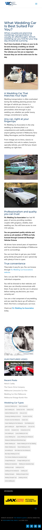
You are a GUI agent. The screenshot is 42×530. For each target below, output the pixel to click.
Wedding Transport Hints (22, 474)
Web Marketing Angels (10, 520)
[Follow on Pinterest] (31, 526)
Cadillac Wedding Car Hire (11, 413)
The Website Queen (20, 518)
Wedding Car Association (11, 464)
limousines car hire (25, 430)
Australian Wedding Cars (11, 406)
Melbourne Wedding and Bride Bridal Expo (15, 440)
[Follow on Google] (39, 526)
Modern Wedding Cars (10, 447)
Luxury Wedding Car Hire (22, 433)
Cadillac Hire (30, 409)
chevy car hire (23, 413)
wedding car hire (20, 467)
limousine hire (15, 430)
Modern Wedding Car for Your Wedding (26, 443)
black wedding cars (9, 409)
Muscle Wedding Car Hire (24, 447)
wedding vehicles (23, 477)
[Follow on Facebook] (27, 526)
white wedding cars (10, 481)
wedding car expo (9, 467)
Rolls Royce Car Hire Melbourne (22, 450)
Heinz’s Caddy (9, 383)
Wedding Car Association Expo (26, 464)
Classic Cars (25, 419)
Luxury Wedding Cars (10, 436)
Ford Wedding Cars (29, 423)
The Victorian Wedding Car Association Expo (16, 457)
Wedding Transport (9, 474)
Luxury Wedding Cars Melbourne (25, 436)
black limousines (23, 406)
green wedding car (9, 426)
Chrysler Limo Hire (27, 416)
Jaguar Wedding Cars (21, 426)
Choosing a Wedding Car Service (13, 416)
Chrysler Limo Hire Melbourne (12, 419)
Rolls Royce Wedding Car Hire (12, 453)
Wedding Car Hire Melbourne (15, 394)
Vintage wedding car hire (23, 460)
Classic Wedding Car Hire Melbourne (14, 423)
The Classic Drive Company (14, 387)
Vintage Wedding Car (10, 460)
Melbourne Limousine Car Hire (15, 390)
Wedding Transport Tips (11, 477)
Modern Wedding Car (10, 443)
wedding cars (24, 470)
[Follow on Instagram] (35, 526)
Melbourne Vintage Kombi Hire (15, 397)
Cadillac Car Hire (20, 409)
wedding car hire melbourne (12, 470)
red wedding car (9, 450)
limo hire (7, 430)
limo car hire (31, 426)
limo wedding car (9, 433)
